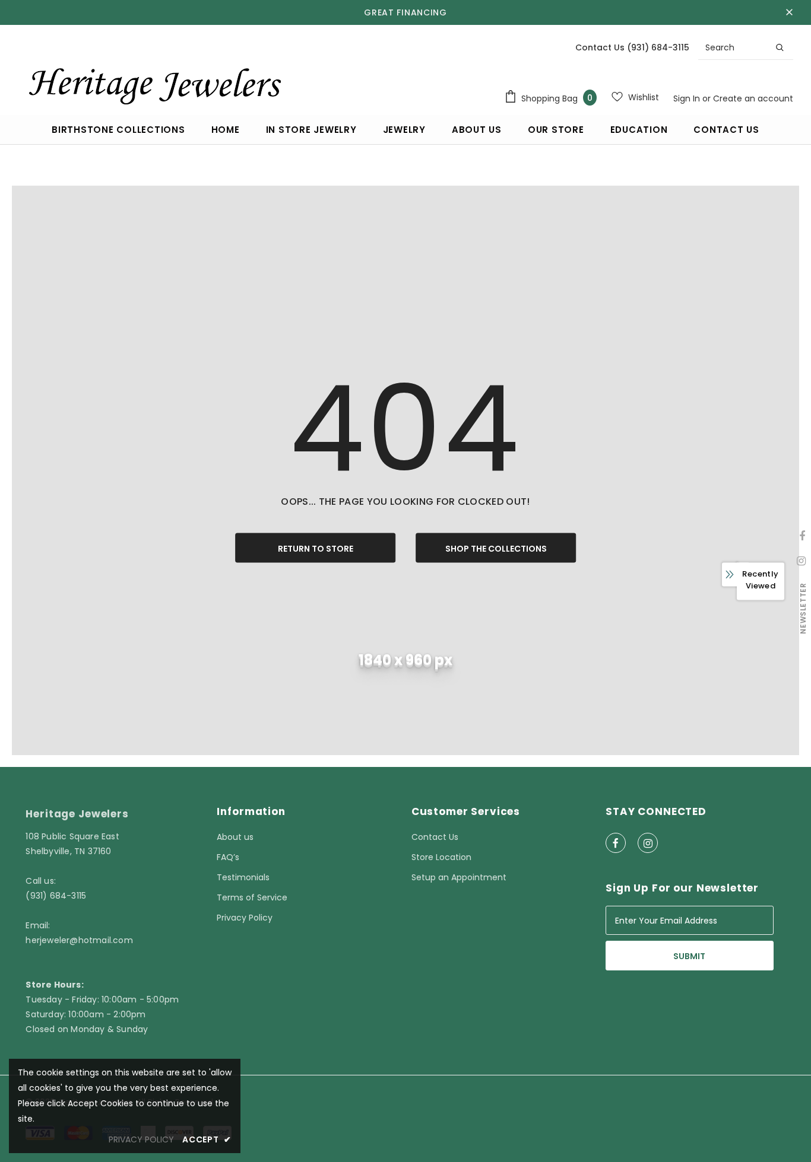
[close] (789, 12)
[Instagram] (648, 843)
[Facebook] (616, 843)
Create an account (753, 98)
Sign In (687, 98)
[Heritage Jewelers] (153, 83)
